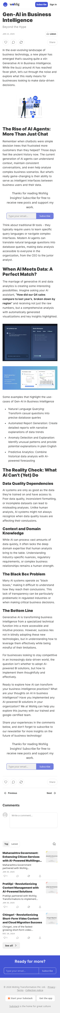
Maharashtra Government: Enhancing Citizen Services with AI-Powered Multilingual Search (22, 857)
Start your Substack (22, 998)
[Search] (54, 844)
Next (49, 793)
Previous (12, 793)
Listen (53, 33)
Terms (20, 990)
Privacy (51, 987)
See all (9, 945)
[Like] (6, 42)
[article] (30, 864)
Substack (14, 1006)
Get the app (45, 998)
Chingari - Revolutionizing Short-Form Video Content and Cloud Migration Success (22, 918)
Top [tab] (6, 844)
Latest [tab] (14, 844)
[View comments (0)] (13, 42)
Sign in (53, 4)
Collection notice (34, 990)
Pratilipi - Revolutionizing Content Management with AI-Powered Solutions (21, 887)
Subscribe (41, 4)
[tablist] (11, 844)
